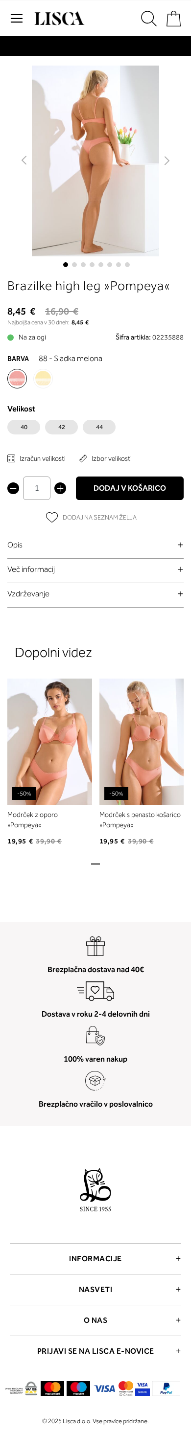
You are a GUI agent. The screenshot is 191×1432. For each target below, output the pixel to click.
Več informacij (31, 569)
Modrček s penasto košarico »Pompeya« (140, 820)
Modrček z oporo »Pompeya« (32, 820)
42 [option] (61, 427)
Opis (15, 544)
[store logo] (58, 18)
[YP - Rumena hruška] (43, 378)
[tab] (95, 545)
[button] (25, 161)
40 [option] (24, 427)
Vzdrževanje (28, 593)
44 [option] (99, 427)
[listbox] (95, 429)
